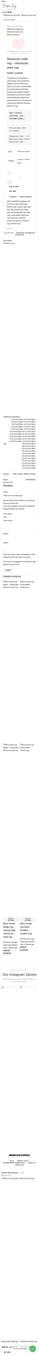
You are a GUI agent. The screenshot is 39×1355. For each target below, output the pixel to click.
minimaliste (16, 215)
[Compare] (6, 909)
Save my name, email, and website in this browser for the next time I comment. (19, 556)
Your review (8, 520)
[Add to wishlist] (6, 914)
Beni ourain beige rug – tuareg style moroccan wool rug (9, 930)
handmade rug (19, 212)
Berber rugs (11, 207)
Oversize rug (15, 223)
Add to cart (14, 187)
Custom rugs (22, 207)
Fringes (11, 161)
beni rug (10, 210)
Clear (19, 163)
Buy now (12, 191)
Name (6, 534)
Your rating (8, 514)
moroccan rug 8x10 (17, 218)
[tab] (9, 233)
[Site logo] (10, 7)
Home (9, 26)
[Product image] (11, 825)
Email (6, 543)
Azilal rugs (18, 26)
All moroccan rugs (10, 942)
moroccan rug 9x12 (14, 221)
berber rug (18, 210)
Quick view (12, 909)
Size (10, 152)
